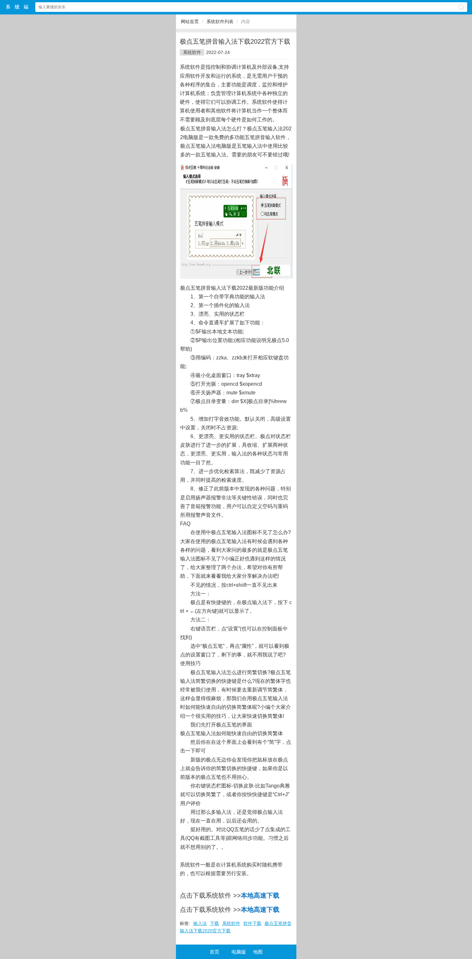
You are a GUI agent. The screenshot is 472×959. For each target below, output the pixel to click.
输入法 (200, 923)
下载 (214, 923)
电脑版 (239, 952)
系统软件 (192, 52)
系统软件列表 (219, 21)
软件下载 (252, 923)
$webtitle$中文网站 (17, 7)
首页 (214, 952)
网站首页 (190, 21)
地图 (258, 952)
